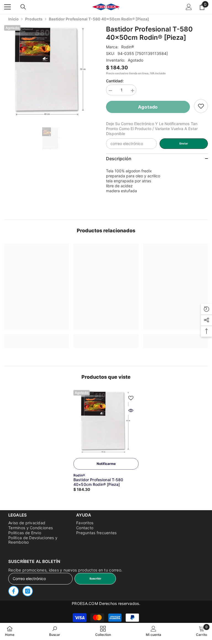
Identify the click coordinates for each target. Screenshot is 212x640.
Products (34, 19)
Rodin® (127, 46)
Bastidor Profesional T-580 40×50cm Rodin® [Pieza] (98, 482)
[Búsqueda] (23, 7)
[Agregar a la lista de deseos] (131, 398)
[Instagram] (27, 591)
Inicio (13, 19)
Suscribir (95, 578)
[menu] (7, 7)
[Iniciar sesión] (189, 7)
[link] (201, 106)
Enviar (183, 143)
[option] (51, 72)
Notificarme (106, 464)
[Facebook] (13, 591)
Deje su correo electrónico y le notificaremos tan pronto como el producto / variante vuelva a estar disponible (152, 128)
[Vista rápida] (131, 410)
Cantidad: (115, 80)
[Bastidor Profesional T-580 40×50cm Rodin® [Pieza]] (106, 422)
